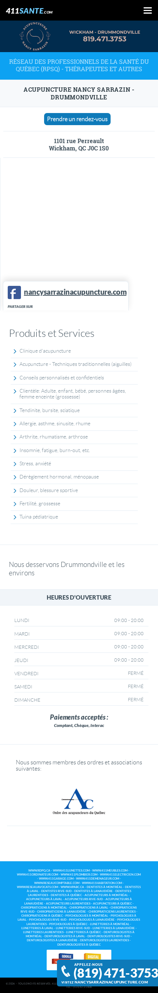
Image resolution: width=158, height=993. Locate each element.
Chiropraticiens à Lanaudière (61, 911)
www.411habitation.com (102, 883)
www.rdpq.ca (39, 870)
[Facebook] (14, 292)
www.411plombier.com (79, 874)
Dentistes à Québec (66, 895)
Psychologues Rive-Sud (48, 919)
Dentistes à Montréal (104, 887)
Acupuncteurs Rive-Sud (84, 899)
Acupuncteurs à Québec (112, 903)
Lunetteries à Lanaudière (114, 928)
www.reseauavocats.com (37, 887)
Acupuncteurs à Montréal (106, 895)
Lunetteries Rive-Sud (73, 928)
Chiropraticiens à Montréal (44, 907)
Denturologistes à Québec (79, 944)
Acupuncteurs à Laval (44, 899)
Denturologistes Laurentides (104, 940)
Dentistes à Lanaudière (93, 891)
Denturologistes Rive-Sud (108, 936)
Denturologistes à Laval (64, 936)
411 (29, 10)
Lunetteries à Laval (37, 928)
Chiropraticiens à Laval (88, 907)
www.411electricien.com (120, 874)
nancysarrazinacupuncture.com (111, 982)
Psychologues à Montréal (86, 915)
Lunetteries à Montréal (109, 924)
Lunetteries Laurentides (43, 932)
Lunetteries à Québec (83, 932)
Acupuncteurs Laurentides (68, 903)
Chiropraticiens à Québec (42, 915)
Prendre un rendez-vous (77, 119)
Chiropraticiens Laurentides (112, 911)
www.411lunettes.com (71, 870)
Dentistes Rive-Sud (56, 891)
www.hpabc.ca (72, 887)
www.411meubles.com (110, 870)
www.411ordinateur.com (37, 874)
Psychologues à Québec (68, 924)
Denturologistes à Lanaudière (52, 940)
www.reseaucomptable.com (56, 883)
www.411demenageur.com (97, 878)
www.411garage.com (56, 878)
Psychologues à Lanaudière (92, 919)
